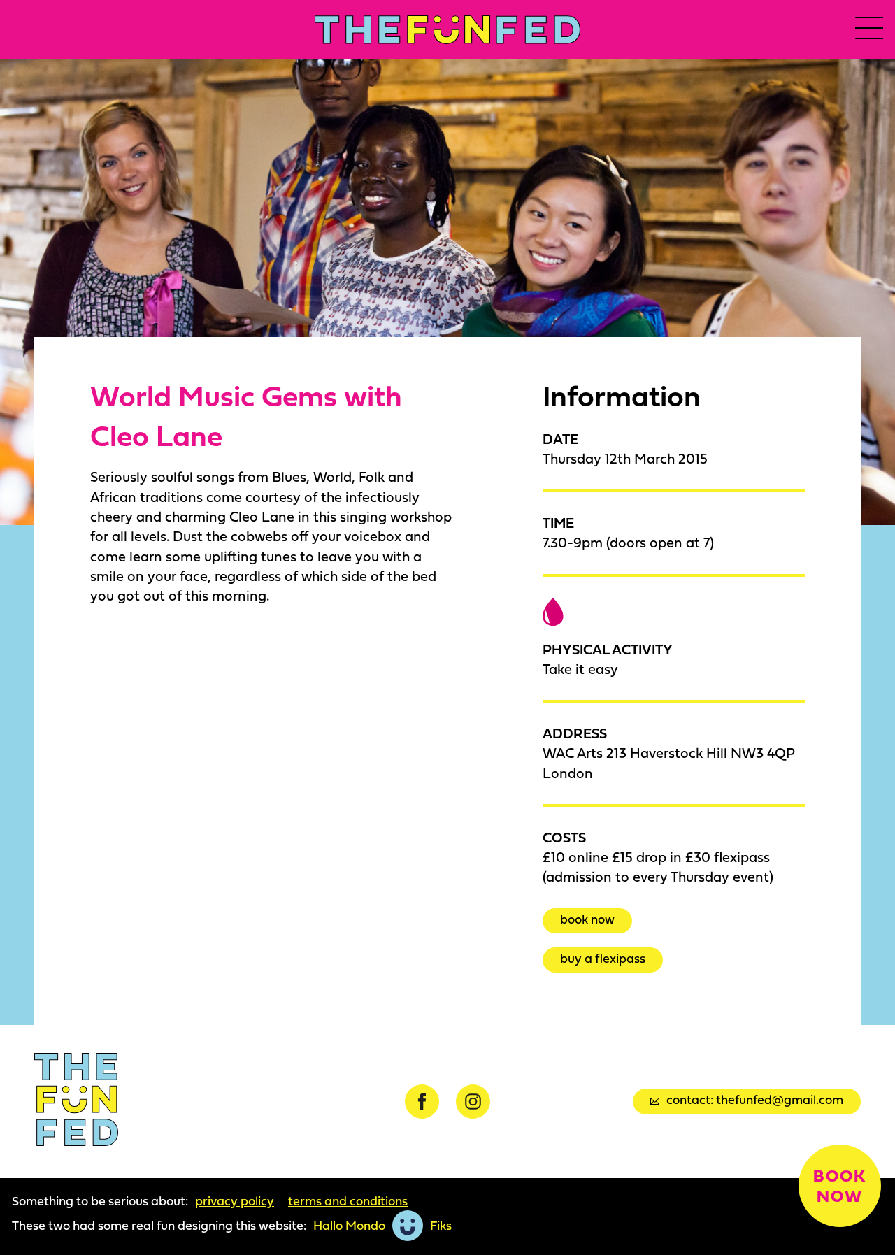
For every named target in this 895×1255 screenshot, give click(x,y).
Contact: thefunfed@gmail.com (754, 1099)
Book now (587, 919)
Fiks (441, 1226)
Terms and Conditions (348, 1201)
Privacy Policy (234, 1201)
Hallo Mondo (349, 1226)
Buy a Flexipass (602, 958)
